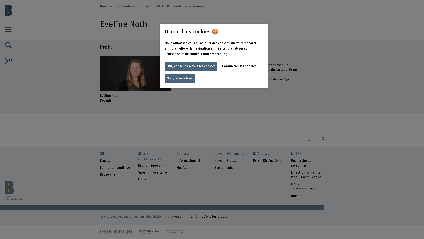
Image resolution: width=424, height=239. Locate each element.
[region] (214, 56)
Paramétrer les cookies (239, 66)
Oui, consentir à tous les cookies (191, 66)
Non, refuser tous (180, 78)
